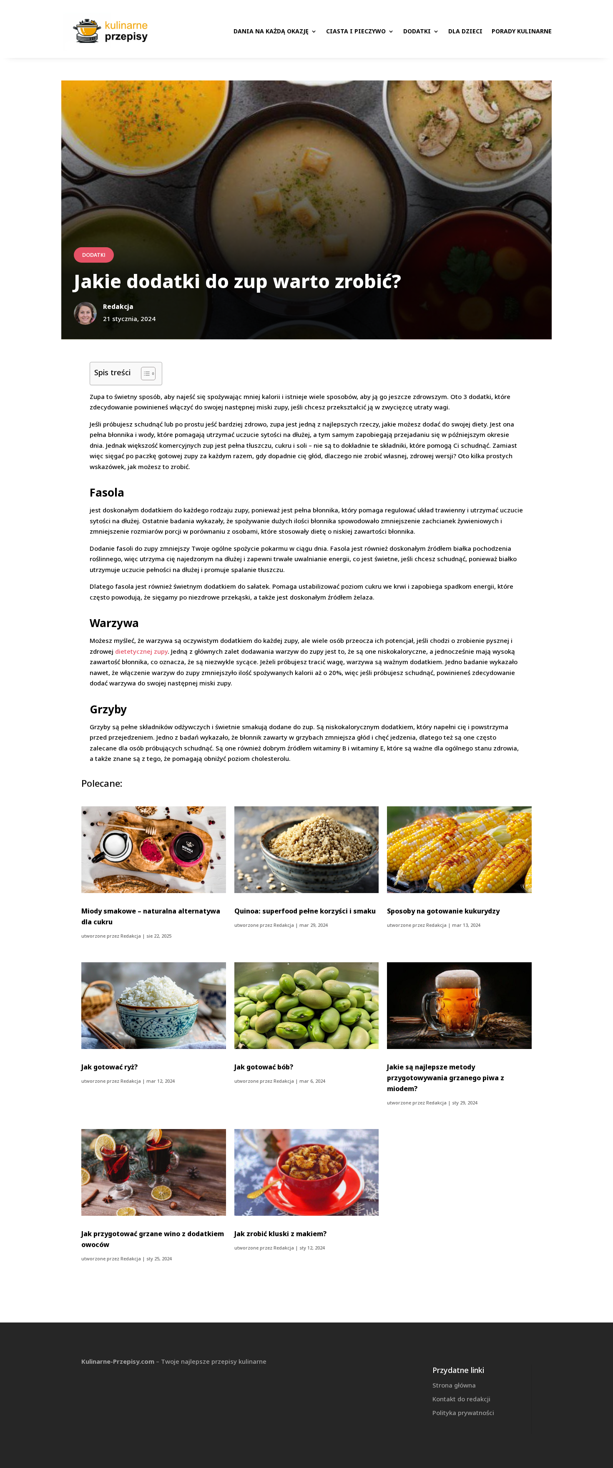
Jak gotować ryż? (109, 1067)
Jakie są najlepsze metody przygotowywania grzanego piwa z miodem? (445, 1077)
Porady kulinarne (522, 31)
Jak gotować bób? (263, 1067)
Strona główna (454, 1385)
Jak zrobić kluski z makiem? (280, 1233)
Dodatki (417, 31)
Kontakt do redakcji (461, 1399)
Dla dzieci (465, 31)
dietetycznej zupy (141, 651)
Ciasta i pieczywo (356, 31)
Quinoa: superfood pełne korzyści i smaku (305, 911)
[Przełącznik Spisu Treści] (144, 373)
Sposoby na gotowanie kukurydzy (443, 911)
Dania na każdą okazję (271, 31)
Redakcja (131, 936)
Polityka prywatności (463, 1412)
